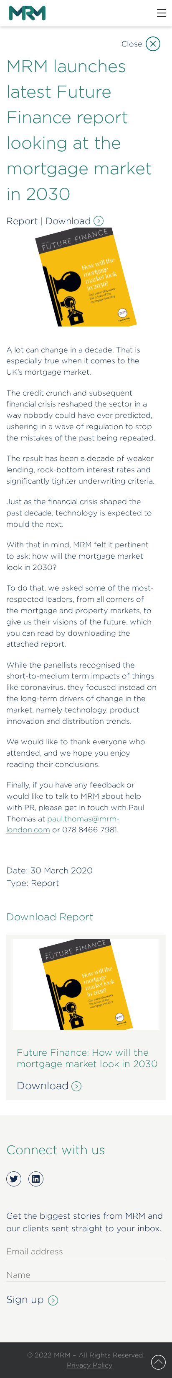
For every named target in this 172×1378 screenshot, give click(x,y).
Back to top (158, 1362)
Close (131, 44)
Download (68, 221)
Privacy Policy (89, 1365)
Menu (161, 13)
